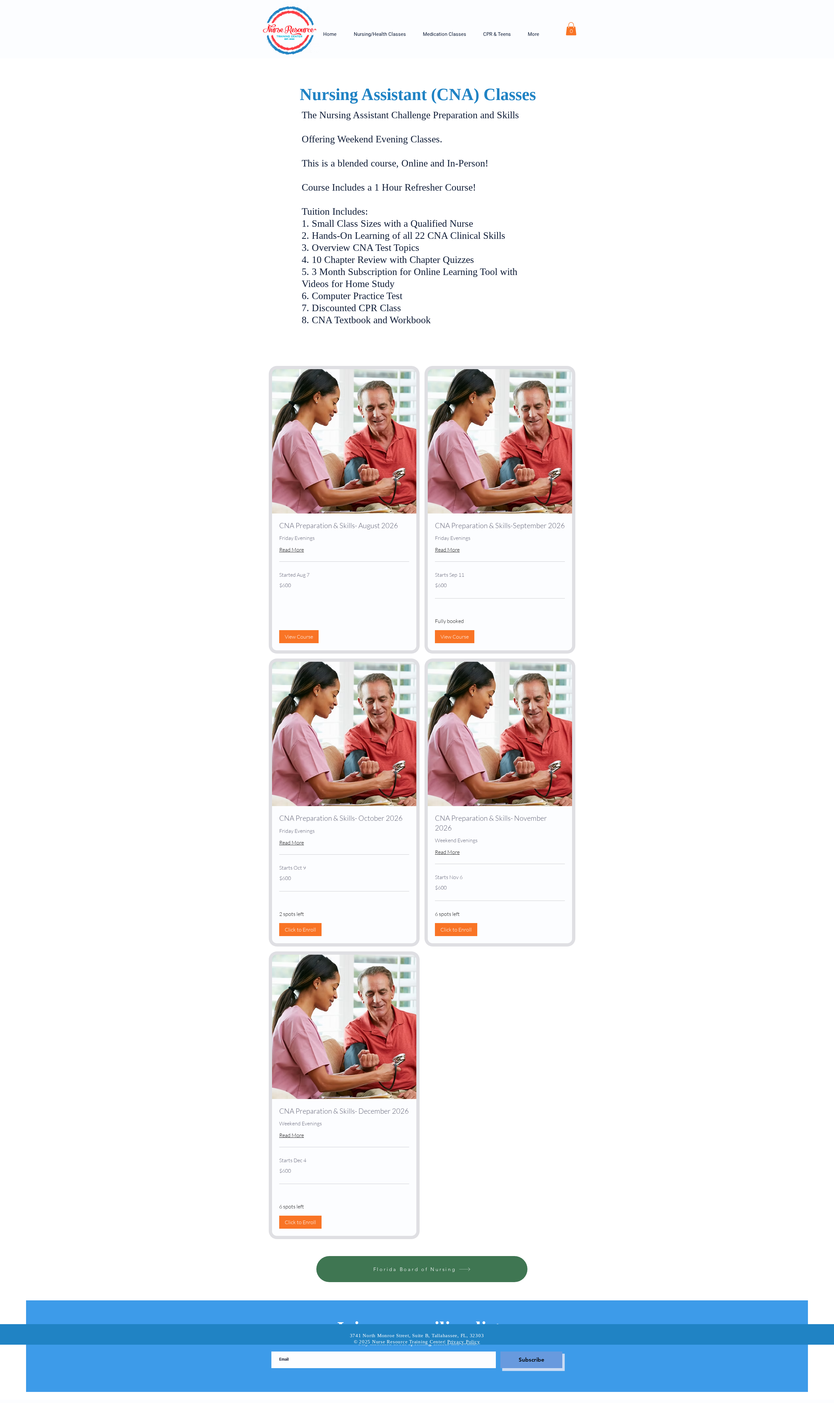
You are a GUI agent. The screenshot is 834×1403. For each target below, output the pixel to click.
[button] (383, 34)
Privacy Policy (463, 1341)
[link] (344, 525)
